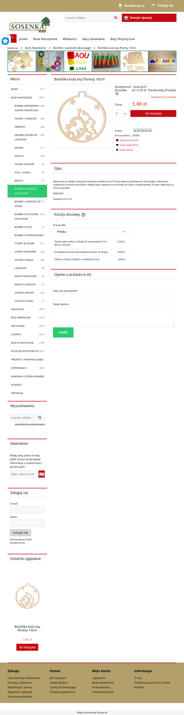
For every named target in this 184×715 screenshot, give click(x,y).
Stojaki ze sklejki (24, 243)
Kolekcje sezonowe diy (25, 351)
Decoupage (18, 326)
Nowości (16, 384)
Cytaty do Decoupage (63, 687)
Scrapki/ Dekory (24, 292)
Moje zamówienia (103, 682)
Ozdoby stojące (24, 259)
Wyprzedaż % (19, 368)
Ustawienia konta (102, 692)
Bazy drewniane (21, 317)
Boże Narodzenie (21, 97)
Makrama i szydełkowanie (27, 376)
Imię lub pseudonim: (65, 290)
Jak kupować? (58, 678)
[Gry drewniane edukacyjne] (92, 61)
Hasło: (13, 517)
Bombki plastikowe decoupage (26, 216)
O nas (137, 678)
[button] (127, 140)
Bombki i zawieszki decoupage (26, 191)
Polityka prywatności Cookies (152, 682)
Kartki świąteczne (26, 276)
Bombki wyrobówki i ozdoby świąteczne (27, 108)
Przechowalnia (101, 687)
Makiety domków (25, 284)
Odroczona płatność (20, 696)
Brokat (19, 180)
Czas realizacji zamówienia (24, 678)
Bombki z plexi (23, 227)
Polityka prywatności (62, 692)
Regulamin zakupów (20, 692)
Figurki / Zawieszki (26, 118)
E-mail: (14, 503)
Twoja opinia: (61, 304)
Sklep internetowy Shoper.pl (92, 712)
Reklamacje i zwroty (20, 687)
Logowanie (98, 678)
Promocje (17, 393)
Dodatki (16, 334)
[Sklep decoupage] (30, 23)
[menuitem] (23, 39)
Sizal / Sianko (23, 172)
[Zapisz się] (41, 474)
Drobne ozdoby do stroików (26, 137)
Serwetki (20, 126)
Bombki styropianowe (28, 235)
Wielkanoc (17, 309)
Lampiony (20, 268)
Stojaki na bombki (25, 251)
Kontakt (139, 687)
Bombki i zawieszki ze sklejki (27, 204)
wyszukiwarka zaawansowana (30, 424)
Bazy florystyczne (22, 342)
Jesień (14, 89)
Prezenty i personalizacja (26, 359)
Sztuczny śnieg (24, 301)
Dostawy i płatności (20, 682)
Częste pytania (59, 682)
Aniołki (19, 155)
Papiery (19, 147)
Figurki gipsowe (24, 164)
